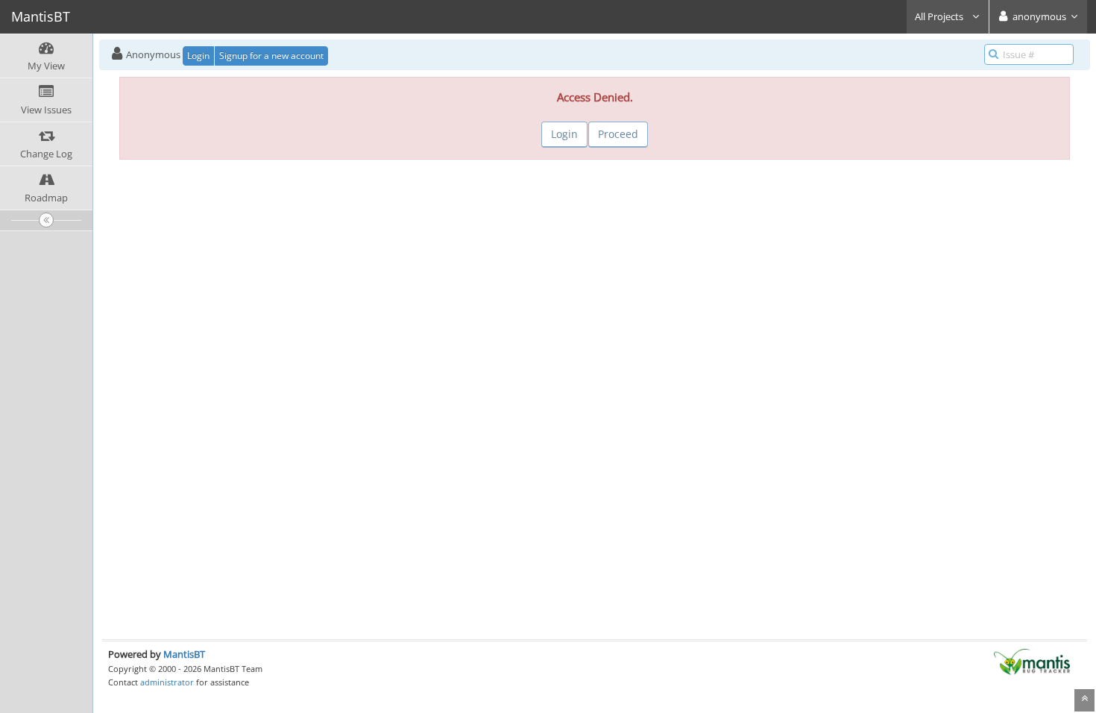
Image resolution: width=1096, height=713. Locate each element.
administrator (167, 682)
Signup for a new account (271, 55)
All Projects (940, 16)
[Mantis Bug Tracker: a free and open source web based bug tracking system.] (1032, 661)
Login (198, 55)
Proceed (618, 134)
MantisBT (184, 654)
